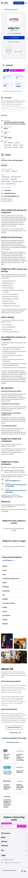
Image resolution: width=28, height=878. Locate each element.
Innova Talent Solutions (8, 603)
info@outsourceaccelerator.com (11, 862)
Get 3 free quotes (19, 2)
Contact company (6, 199)
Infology (4, 607)
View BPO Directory (7, 560)
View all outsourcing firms (11, 9)
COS (3, 595)
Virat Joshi (4, 160)
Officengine (5, 587)
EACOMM (5, 599)
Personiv (4, 611)
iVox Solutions (6, 615)
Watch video (14, 733)
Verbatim (4, 566)
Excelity (4, 570)
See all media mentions (12, 742)
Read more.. (4, 115)
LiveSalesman (6, 591)
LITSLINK (4, 619)
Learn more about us (14, 727)
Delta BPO (5, 624)
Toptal (4, 574)
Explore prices (21, 826)
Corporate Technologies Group (10, 578)
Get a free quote (14, 37)
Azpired (4, 582)
